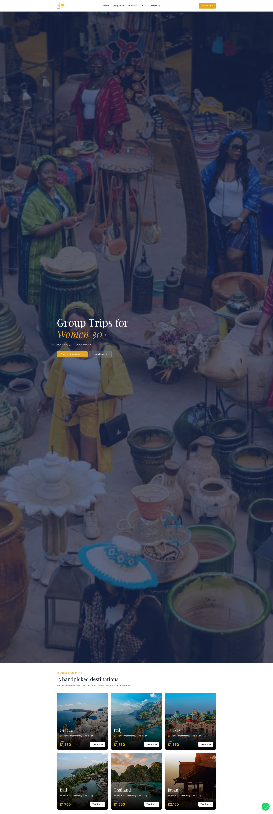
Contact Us (155, 5)
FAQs (143, 5)
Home (106, 5)
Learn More (98, 354)
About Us (132, 5)
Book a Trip (207, 5)
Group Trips (118, 5)
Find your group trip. (70, 354)
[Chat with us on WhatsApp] (266, 807)
